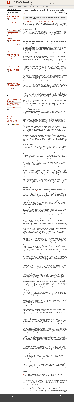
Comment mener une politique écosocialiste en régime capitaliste (13, 44)
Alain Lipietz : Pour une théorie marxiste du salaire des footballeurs (13, 81)
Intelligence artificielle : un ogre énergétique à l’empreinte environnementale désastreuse (12, 51)
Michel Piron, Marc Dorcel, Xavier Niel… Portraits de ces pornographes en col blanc (13, 104)
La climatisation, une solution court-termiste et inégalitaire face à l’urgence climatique (13, 92)
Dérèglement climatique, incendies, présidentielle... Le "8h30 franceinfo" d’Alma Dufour (13, 84)
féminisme (24, 13)
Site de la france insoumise (11, 114)
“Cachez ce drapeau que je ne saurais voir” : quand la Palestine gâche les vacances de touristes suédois (14, 100)
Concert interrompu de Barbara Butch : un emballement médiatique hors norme (13, 96)
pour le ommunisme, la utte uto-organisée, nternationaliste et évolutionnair (33, 4)
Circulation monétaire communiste (13, 73)
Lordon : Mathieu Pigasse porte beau (13, 76)
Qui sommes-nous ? (11, 6)
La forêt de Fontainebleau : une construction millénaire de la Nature (13, 22)
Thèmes (19, 6)
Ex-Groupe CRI (9, 116)
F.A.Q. (43, 6)
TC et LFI (38, 6)
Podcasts (25, 6)
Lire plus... (14, 107)
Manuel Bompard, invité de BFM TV (14, 40)
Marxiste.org (9, 118)
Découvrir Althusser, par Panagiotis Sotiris (14, 26)
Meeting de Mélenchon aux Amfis (14, 18)
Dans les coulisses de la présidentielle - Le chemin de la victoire (12, 37)
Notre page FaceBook (10, 112)
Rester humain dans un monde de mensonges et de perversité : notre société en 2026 (13, 55)
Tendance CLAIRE (21, 1)
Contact (48, 6)
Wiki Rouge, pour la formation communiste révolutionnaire (12, 121)
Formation (32, 6)
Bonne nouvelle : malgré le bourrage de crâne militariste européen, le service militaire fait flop (13, 59)
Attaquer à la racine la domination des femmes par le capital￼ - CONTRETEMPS (38, 21)
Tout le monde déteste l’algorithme (13, 63)
